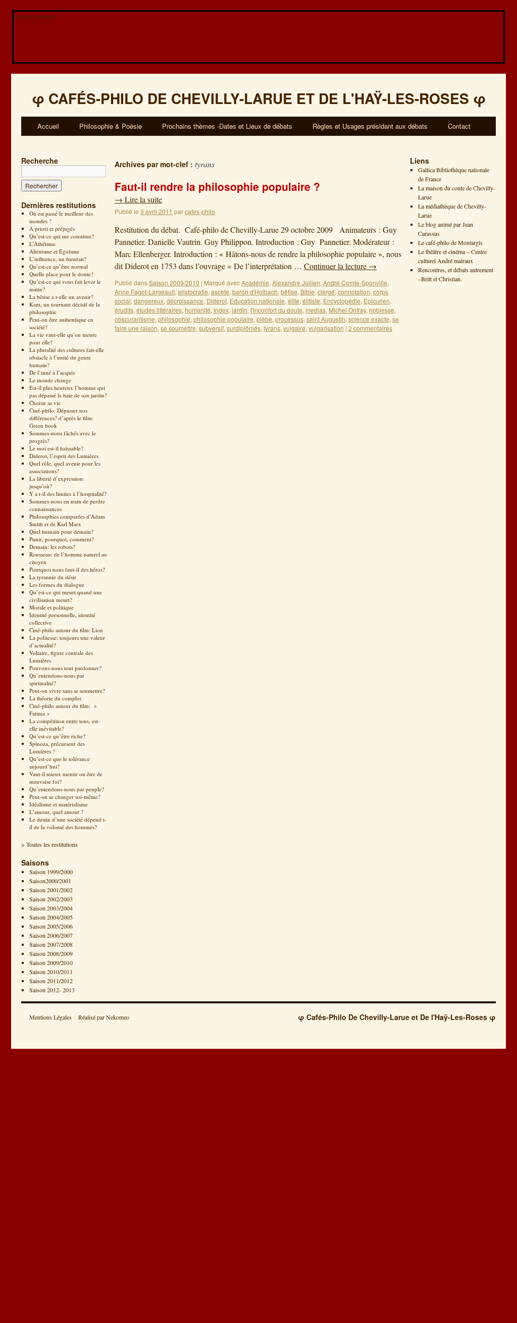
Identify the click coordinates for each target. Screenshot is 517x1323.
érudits (124, 310)
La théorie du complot (55, 698)
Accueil (48, 126)
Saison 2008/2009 (51, 953)
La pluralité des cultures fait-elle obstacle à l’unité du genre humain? (66, 357)
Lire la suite (138, 199)
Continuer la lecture (340, 266)
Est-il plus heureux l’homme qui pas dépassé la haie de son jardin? (68, 391)
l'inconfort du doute (276, 310)
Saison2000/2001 (50, 881)
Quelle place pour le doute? (61, 274)
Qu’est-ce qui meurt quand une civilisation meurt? (65, 595)
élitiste (311, 300)
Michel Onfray (347, 310)
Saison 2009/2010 (51, 962)
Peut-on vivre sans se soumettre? (67, 690)
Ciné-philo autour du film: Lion (66, 630)
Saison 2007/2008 (51, 944)
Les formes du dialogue (56, 584)
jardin (239, 310)
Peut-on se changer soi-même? (64, 796)
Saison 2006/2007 (51, 935)
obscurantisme (135, 319)
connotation (354, 291)
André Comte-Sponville (355, 282)
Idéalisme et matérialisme (58, 804)
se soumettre (178, 328)
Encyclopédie (341, 300)
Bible (307, 291)
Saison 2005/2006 (51, 926)
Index (221, 310)
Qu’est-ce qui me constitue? (61, 236)
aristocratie (193, 291)
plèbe (264, 319)
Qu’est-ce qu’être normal (58, 266)
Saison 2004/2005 (51, 917)
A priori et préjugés (52, 228)
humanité (198, 310)
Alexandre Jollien (296, 282)
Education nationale (257, 300)
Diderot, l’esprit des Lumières (63, 456)
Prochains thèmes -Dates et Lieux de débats (227, 126)
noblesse (381, 310)
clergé (326, 291)
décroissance (185, 300)
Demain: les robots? (52, 546)
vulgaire (294, 328)
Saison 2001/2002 (51, 890)
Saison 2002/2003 (51, 899)
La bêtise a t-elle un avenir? (61, 296)
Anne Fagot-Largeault (145, 291)
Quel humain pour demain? (61, 531)
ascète (220, 291)
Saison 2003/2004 (51, 908)
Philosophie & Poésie (110, 126)
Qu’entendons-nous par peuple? (66, 789)
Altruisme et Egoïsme (54, 251)
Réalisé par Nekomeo (103, 1017)
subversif (211, 328)
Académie (255, 282)
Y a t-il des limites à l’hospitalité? (68, 493)
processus (289, 319)
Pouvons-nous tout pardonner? (65, 668)
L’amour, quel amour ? (56, 812)
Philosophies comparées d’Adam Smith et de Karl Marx (67, 520)
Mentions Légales (50, 1017)
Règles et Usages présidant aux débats (370, 126)
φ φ (259, 98)
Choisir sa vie (45, 402)
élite (293, 300)
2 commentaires (370, 328)
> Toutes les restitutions (49, 844)
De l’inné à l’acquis (52, 372)
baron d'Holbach (255, 291)
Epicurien (377, 300)
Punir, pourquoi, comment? (61, 539)
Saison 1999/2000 (51, 872)
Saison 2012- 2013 (52, 990)
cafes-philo (200, 211)
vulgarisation (326, 328)
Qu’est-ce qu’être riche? (57, 736)
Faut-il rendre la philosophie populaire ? (217, 186)
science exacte (368, 319)
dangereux (149, 300)
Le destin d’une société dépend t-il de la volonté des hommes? (68, 823)
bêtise (289, 291)
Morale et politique (51, 607)
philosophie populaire (223, 319)
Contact (459, 126)
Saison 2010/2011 (51, 972)
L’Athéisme (42, 243)
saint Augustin (325, 319)
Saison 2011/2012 (51, 981)
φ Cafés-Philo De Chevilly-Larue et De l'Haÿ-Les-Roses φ (397, 1017)
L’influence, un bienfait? (57, 259)
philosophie (174, 319)
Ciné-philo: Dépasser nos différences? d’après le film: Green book (61, 417)
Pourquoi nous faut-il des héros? (67, 569)
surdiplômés (244, 328)
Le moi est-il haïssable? (56, 448)
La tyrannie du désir (52, 577)
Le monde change (50, 380)
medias (315, 310)
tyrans (272, 328)
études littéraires (159, 310)
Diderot (216, 300)
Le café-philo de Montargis (450, 242)
